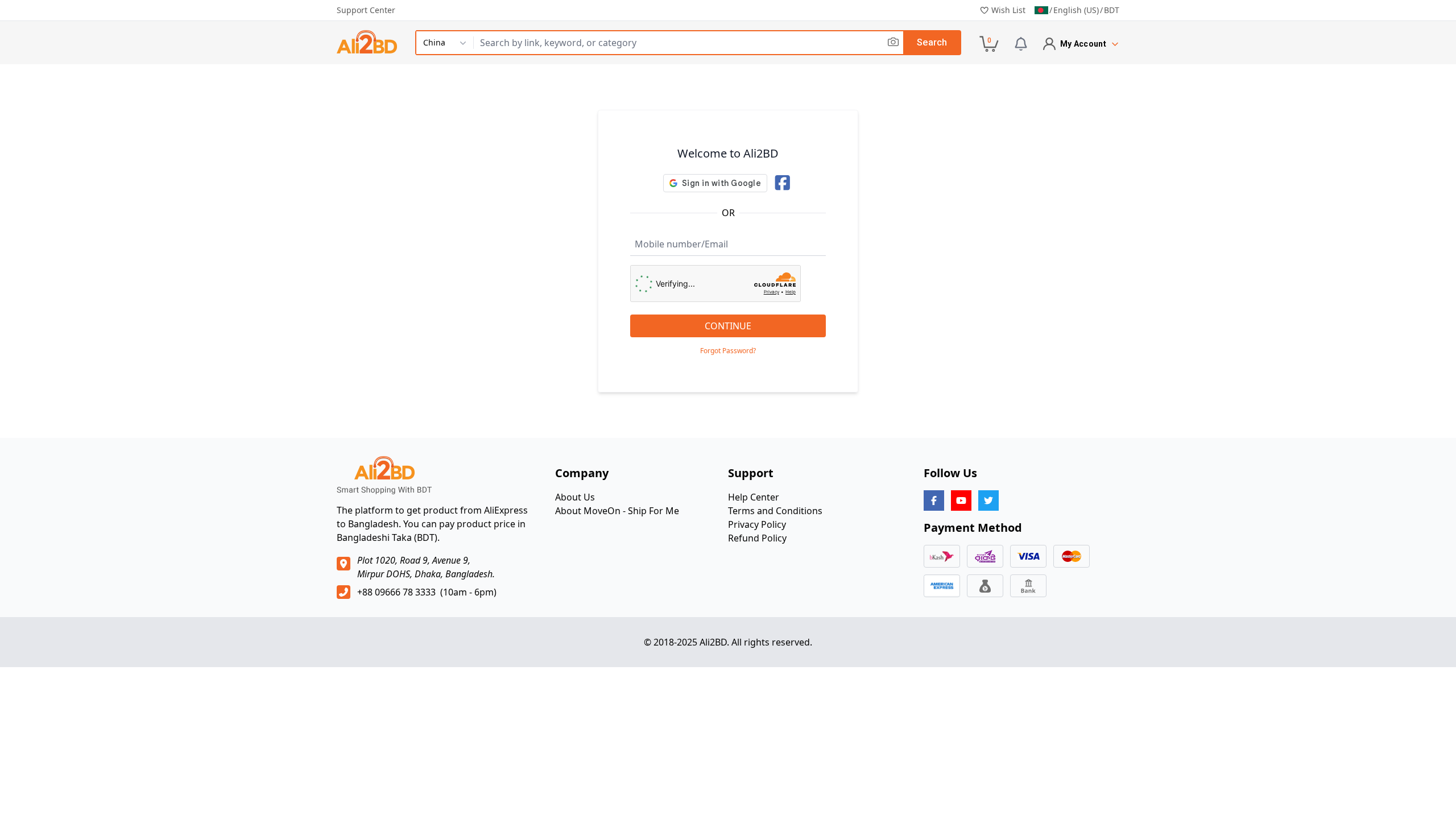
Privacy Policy (757, 524)
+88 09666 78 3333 (396, 592)
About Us (575, 497)
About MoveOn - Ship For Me (617, 510)
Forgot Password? (728, 350)
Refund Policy (757, 538)
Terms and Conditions (775, 510)
